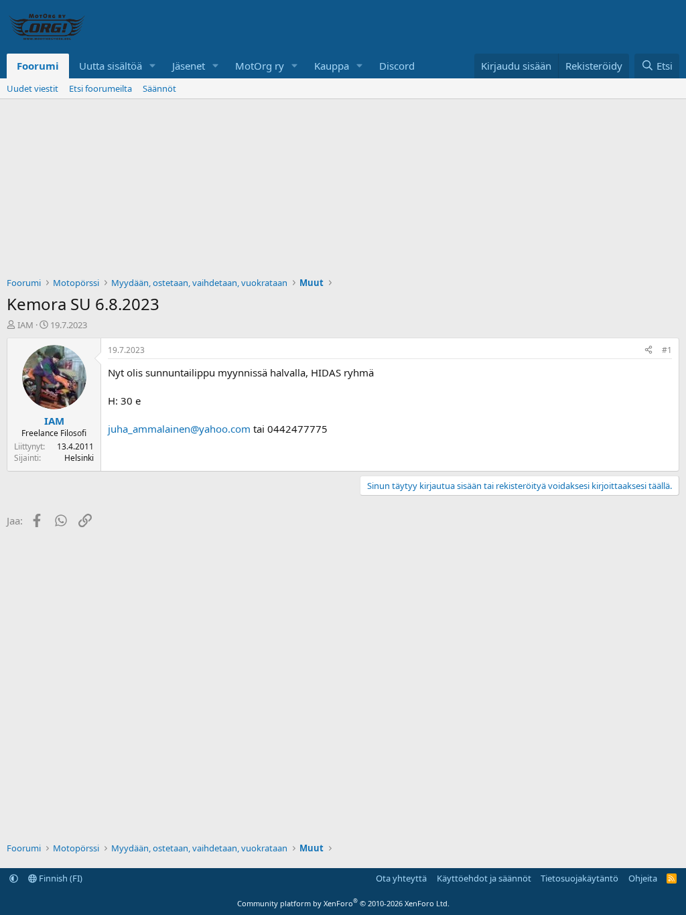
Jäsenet (188, 65)
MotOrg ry (259, 65)
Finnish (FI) (59, 878)
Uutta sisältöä (110, 65)
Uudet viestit (32, 88)
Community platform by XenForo (343, 903)
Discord (397, 65)
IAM (25, 325)
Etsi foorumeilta (100, 88)
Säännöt (159, 88)
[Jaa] (648, 350)
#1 (667, 350)
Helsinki (79, 458)
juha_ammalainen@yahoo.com (179, 428)
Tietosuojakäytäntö (579, 878)
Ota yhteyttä (401, 878)
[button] (152, 66)
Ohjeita (642, 878)
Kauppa (331, 65)
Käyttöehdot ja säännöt (484, 878)
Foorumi (38, 65)
